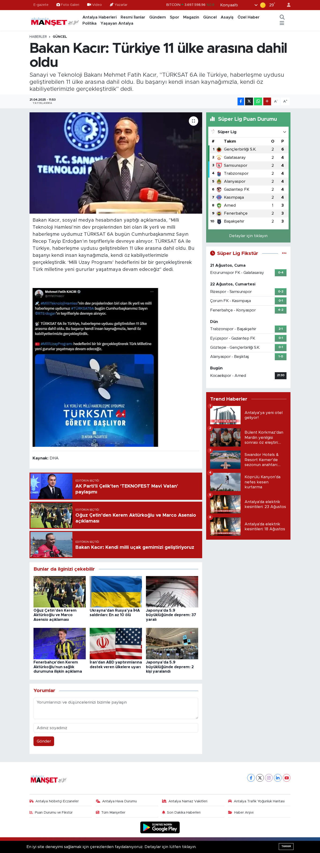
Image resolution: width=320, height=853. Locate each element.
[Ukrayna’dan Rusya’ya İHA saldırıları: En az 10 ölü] (116, 591)
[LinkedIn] (278, 778)
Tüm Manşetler (113, 812)
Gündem (157, 17)
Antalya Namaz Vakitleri (187, 801)
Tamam (286, 846)
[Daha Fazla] (267, 101)
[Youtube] (286, 778)
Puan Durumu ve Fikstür (54, 812)
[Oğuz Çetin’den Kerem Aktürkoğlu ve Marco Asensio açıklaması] (59, 591)
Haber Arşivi (243, 812)
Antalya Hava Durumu (119, 801)
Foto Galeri (70, 5)
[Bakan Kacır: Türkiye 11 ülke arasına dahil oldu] (116, 163)
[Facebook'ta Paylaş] (241, 101)
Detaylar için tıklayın (248, 236)
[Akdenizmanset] (55, 20)
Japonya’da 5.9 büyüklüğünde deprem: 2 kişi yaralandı (170, 666)
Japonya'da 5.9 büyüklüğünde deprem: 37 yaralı (171, 615)
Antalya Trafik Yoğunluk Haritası (259, 801)
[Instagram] (269, 778)
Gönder (44, 741)
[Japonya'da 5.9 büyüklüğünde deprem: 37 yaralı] (172, 591)
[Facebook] (251, 778)
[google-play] (160, 827)
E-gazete (40, 5)
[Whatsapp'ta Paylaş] (258, 101)
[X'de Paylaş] (249, 101)
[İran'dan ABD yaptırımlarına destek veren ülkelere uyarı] (116, 643)
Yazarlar (121, 5)
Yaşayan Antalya (116, 23)
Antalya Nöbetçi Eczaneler (57, 801)
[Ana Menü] (282, 23)
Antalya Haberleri (99, 17)
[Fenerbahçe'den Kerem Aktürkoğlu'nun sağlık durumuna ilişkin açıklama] (59, 643)
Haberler (38, 36)
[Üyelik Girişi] (286, 5)
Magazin (191, 17)
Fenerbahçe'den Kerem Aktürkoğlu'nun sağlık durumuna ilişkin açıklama (57, 666)
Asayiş (227, 17)
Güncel (210, 17)
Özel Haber (249, 17)
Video (97, 5)
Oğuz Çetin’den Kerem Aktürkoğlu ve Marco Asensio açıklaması (55, 615)
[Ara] (282, 17)
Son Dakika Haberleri (184, 812)
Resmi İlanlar (133, 17)
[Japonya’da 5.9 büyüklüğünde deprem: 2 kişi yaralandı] (172, 643)
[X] (260, 778)
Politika (89, 23)
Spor (174, 17)
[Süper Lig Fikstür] (284, 253)
